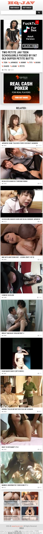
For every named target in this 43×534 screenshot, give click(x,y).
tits (30, 62)
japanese (14, 62)
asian (14, 66)
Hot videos (27, 8)
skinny (23, 62)
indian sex (17, 531)
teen (5, 62)
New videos (14, 8)
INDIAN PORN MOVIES (15, 533)
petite (22, 66)
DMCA (21, 528)
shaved (6, 66)
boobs (37, 62)
